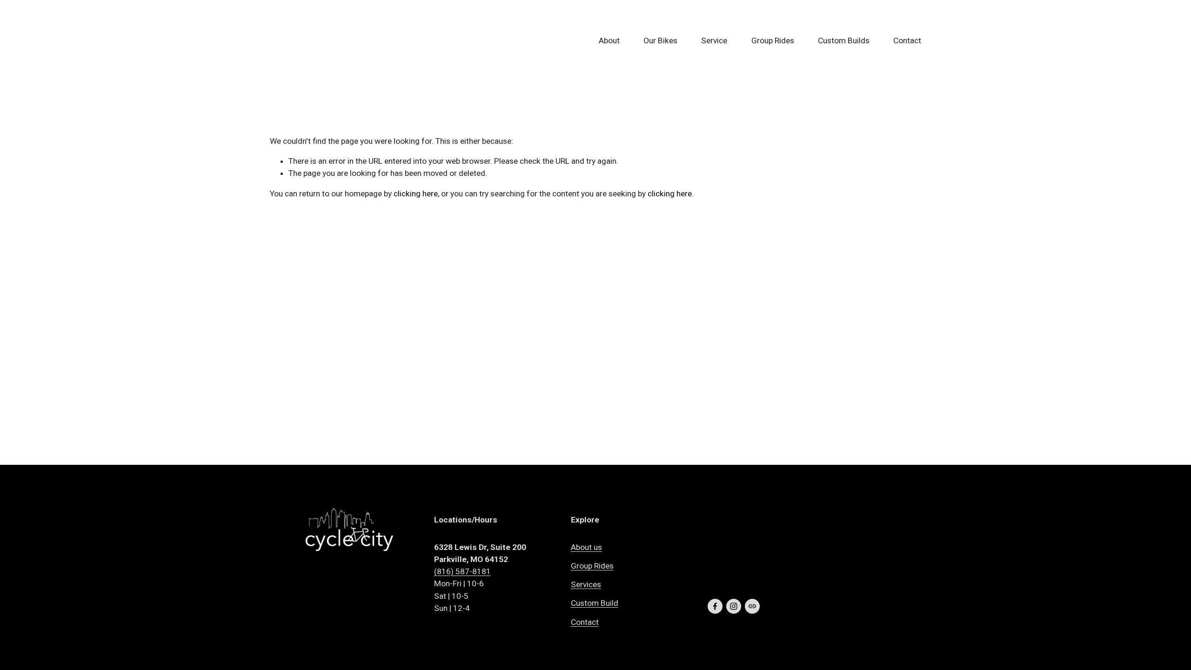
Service (714, 40)
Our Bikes (660, 40)
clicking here (416, 193)
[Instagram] (733, 606)
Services (586, 584)
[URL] (752, 606)
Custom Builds (844, 40)
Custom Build (594, 603)
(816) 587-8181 (462, 571)
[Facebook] (715, 606)
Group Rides (772, 40)
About (609, 40)
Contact (907, 40)
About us (586, 547)
